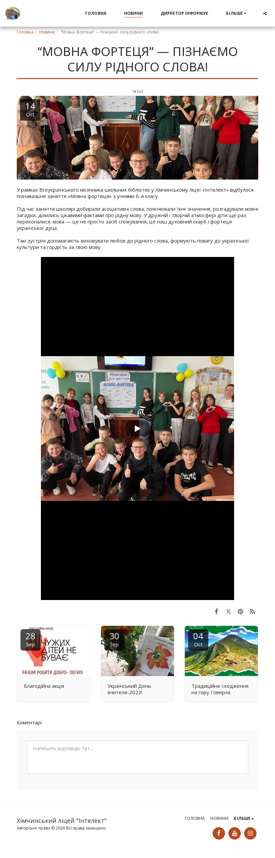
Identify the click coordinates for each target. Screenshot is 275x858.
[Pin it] (240, 611)
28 (30, 639)
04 (198, 639)
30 (114, 639)
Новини (47, 32)
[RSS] (252, 611)
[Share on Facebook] (217, 611)
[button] (265, 13)
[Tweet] (229, 611)
